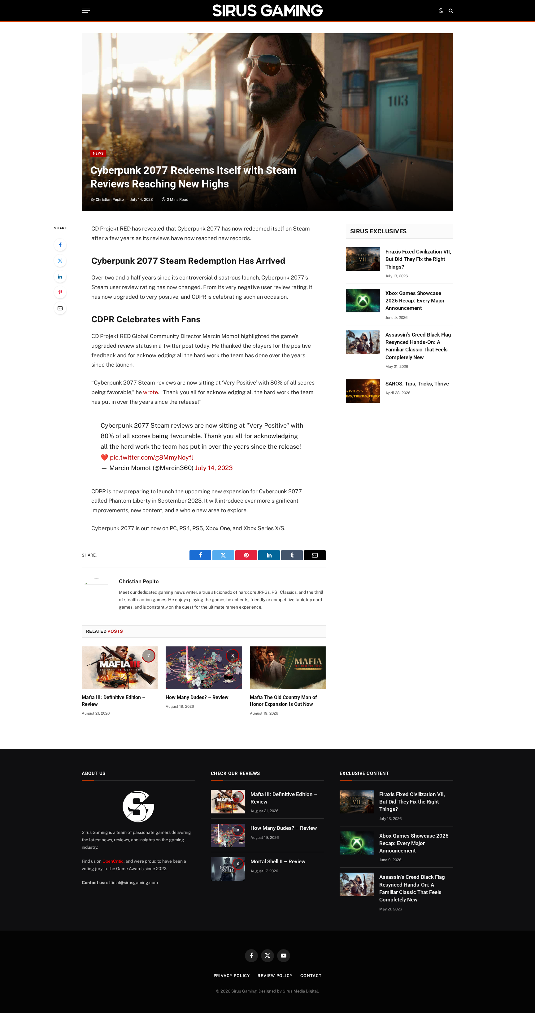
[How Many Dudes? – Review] (203, 667)
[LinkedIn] (60, 276)
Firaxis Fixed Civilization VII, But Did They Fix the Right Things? (418, 259)
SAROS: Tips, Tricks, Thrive (417, 384)
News (98, 153)
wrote (150, 392)
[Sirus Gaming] (267, 10)
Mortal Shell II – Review (278, 861)
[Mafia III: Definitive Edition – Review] (120, 667)
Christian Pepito (110, 199)
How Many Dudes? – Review (197, 697)
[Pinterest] (60, 292)
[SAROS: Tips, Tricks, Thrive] (363, 391)
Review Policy (275, 975)
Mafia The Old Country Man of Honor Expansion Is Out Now (283, 700)
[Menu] (86, 10)
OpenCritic (113, 861)
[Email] (60, 308)
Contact (310, 975)
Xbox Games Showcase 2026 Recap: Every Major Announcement (415, 300)
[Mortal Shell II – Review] (228, 869)
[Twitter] (60, 260)
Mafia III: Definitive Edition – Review (113, 700)
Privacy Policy (232, 975)
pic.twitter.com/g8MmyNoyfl (151, 457)
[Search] (450, 10)
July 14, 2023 (214, 468)
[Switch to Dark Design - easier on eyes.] (441, 10)
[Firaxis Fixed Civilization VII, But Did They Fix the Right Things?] (363, 259)
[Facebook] (60, 245)
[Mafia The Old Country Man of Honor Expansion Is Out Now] (288, 667)
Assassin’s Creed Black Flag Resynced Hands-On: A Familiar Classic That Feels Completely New (418, 346)
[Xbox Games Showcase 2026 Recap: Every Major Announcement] (363, 300)
